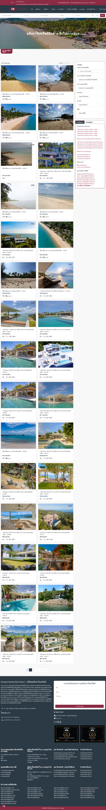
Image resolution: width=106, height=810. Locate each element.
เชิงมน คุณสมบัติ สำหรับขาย (85, 178)
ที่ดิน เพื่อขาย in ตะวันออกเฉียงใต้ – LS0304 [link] (14, 212)
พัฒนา (53, 9)
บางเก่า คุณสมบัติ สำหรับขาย (85, 176)
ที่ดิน (2, 758)
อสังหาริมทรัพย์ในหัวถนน (61, 791)
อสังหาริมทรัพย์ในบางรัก (7, 788)
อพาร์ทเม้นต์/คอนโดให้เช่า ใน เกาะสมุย (38, 776)
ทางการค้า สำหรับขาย (83, 167)
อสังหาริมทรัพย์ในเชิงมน (7, 797)
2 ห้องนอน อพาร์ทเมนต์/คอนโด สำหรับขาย (90, 144)
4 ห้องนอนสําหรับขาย (86, 758)
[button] (6, 51)
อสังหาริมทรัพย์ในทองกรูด (87, 797)
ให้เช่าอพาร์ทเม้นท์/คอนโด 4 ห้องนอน (64, 776)
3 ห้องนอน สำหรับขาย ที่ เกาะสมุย (87, 133)
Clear (97, 15)
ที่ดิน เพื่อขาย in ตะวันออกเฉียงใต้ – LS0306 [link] (51, 212)
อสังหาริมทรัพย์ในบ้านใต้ (34, 788)
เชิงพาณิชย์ (4, 760)
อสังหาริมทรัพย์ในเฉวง (7, 793)
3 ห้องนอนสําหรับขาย (86, 756)
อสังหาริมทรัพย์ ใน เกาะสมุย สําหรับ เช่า (39, 768)
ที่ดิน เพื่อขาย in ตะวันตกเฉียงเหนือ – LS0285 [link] (14, 168)
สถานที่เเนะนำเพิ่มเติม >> (84, 186)
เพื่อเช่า (46, 9)
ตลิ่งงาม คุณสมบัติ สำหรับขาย (86, 182)
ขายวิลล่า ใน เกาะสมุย (33, 756)
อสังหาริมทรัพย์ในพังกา (86, 793)
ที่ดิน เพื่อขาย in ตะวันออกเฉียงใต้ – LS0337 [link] (14, 291)
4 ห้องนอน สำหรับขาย (83, 158)
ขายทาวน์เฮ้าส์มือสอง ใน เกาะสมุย (36, 754)
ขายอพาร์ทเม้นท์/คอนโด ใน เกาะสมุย (37, 758)
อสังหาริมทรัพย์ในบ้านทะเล (61, 788)
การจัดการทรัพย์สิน (72, 9)
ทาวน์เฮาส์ (15, 754)
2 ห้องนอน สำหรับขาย (83, 155)
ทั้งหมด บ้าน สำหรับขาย (84, 151)
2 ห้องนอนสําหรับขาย (86, 755)
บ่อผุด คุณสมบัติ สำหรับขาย (85, 174)
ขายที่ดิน (29, 762)
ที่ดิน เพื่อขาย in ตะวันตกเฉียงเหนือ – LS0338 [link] (52, 94)
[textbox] (90, 79)
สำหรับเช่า (89, 122)
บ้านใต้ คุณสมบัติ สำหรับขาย (85, 184)
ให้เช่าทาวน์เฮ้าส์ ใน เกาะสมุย (35, 772)
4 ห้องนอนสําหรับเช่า (86, 776)
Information (91, 9)
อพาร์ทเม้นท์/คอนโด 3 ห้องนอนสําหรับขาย (65, 756)
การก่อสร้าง (61, 9)
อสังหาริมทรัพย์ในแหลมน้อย (35, 793)
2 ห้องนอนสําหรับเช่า (86, 772)
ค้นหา (102, 15)
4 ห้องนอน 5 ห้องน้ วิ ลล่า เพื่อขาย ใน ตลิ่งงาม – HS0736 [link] (55, 291)
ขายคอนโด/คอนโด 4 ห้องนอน (62, 758)
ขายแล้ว (32, 223)
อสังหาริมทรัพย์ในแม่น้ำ (7, 799)
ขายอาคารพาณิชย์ (32, 760)
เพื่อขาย (38, 9)
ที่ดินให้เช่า (30, 780)
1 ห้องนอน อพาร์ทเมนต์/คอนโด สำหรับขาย (90, 142)
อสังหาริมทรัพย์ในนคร (33, 797)
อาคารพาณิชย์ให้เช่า (33, 778)
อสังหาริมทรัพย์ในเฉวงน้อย (8, 795)
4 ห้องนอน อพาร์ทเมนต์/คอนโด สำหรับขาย (90, 148)
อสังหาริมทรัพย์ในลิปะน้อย (87, 791)
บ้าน (32, 9)
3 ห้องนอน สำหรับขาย (83, 156)
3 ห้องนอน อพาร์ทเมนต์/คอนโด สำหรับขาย (90, 146)
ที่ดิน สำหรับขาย (82, 165)
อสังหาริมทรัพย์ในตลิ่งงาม (87, 795)
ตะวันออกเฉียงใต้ (5, 774)
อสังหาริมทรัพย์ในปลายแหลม (9, 801)
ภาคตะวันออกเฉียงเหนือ (7, 770)
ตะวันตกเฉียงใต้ (5, 776)
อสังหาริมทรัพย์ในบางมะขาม (35, 789)
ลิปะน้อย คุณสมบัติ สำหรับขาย (86, 180)
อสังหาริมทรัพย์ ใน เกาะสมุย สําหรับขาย (39, 750)
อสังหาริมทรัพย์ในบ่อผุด (7, 791)
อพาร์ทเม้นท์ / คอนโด (6, 754)
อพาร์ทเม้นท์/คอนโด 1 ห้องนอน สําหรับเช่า (65, 770)
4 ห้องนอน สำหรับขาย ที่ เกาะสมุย (87, 135)
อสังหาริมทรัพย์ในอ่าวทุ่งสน (8, 803)
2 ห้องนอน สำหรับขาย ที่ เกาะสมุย (87, 131)
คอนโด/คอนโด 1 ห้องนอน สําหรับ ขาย (64, 753)
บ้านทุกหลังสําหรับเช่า (86, 770)
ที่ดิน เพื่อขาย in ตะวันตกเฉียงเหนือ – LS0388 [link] (14, 451)
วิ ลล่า (2, 756)
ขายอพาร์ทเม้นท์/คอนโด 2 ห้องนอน (63, 755)
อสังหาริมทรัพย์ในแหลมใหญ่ (35, 795)
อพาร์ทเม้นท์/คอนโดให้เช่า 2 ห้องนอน (64, 772)
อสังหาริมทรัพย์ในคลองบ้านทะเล (89, 788)
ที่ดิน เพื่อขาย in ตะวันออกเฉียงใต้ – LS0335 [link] (51, 133)
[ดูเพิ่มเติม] (92, 15)
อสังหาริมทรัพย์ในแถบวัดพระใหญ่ (10, 789)
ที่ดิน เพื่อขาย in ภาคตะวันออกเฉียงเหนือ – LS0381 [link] (53, 250)
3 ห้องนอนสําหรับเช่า (86, 774)
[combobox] (31, 15)
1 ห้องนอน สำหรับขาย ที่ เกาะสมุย (87, 129)
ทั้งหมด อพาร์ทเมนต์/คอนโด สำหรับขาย (89, 139)
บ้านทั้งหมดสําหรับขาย (86, 753)
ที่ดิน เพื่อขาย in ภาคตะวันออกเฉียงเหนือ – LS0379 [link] (16, 94)
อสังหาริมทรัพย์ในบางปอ (34, 791)
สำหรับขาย (80, 122)
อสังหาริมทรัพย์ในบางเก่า (61, 789)
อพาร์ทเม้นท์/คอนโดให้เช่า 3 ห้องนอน (64, 774)
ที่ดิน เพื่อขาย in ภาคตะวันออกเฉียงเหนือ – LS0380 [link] (16, 133)
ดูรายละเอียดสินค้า (7, 51)
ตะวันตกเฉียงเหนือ (6, 772)
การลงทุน (82, 9)
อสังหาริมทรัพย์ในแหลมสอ (87, 789)
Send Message (79, 706)
